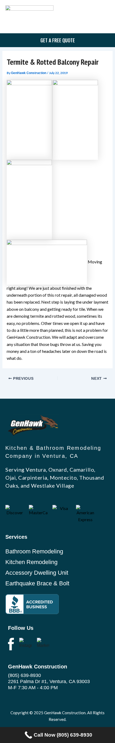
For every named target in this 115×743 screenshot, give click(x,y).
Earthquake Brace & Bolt (37, 583)
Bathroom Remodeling (34, 551)
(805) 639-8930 (24, 675)
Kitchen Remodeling (31, 562)
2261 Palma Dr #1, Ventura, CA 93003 (49, 681)
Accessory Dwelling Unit (36, 572)
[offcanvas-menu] (104, 17)
